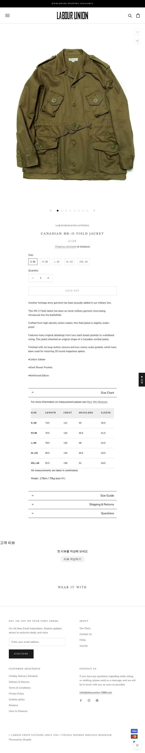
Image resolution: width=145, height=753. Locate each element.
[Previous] (50, 210)
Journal (84, 646)
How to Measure (18, 711)
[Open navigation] (7, 15)
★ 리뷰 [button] (142, 380)
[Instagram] (89, 700)
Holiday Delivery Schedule (23, 676)
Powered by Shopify (20, 739)
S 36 (32, 261)
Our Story (85, 628)
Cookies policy (17, 699)
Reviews (13, 705)
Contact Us (86, 634)
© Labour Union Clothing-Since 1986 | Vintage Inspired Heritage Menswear (60, 735)
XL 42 (69, 261)
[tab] (72, 392)
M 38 (45, 261)
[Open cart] (138, 15)
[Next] (94, 210)
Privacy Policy (16, 693)
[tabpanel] (72, 444)
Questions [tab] (107, 513)
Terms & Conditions (20, 687)
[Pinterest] (97, 700)
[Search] (130, 15)
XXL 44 (83, 261)
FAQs (83, 640)
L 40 (56, 261)
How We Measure (97, 402)
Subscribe (21, 654)
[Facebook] (81, 700)
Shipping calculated (65, 246)
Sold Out (72, 291)
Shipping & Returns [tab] (101, 504)
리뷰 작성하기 (72, 559)
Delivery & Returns (19, 682)
